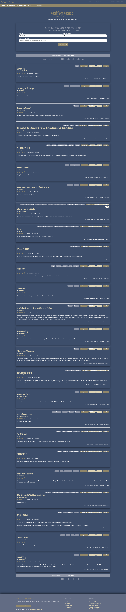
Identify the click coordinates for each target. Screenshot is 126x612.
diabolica (21, 290)
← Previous (43, 59)
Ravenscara (22, 251)
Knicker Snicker (23, 167)
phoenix (21, 353)
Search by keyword (24, 38)
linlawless (21, 456)
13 (72, 59)
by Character (68, 607)
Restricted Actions (25, 473)
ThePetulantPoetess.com (36, 609)
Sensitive (21, 68)
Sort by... (21, 33)
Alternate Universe (58, 226)
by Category (68, 605)
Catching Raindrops (25, 88)
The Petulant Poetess (7, 2)
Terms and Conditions (95, 603)
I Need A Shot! (23, 249)
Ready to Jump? (24, 108)
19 (79, 59)
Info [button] (106, 2)
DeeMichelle (22, 559)
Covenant (21, 288)
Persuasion (22, 454)
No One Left (22, 434)
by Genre (67, 609)
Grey (19, 229)
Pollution (21, 268)
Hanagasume (22, 150)
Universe (77, 145)
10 (64, 59)
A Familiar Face (23, 148)
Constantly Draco (24, 373)
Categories (12, 5)
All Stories (68, 602)
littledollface (22, 476)
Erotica (72, 125)
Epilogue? (82, 204)
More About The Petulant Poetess (23, 606)
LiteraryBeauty (22, 540)
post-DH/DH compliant (58, 492)
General (54, 145)
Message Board (93, 605)
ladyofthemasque (23, 416)
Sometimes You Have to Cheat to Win (33, 187)
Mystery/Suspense (56, 411)
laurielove (21, 130)
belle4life (21, 90)
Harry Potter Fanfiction (25, 5)
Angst (32, 204)
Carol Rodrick (22, 211)
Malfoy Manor (84, 66)
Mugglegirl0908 (23, 396)
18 (77, 59)
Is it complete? (67, 33)
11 (67, 59)
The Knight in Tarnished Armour (31, 495)
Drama (27, 204)
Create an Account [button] (117, 2)
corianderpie (22, 333)
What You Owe (23, 394)
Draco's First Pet (24, 537)
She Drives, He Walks (26, 209)
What (76, 204)
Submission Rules (94, 609)
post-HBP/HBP (68, 471)
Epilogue (57, 204)
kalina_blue (22, 110)
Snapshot (76, 185)
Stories (91, 2)
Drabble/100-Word (75, 86)
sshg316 (21, 189)
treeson (20, 271)
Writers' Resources (94, 607)
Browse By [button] (98, 2)
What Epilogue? (74, 226)
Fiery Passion (23, 515)
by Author (67, 603)
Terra (20, 436)
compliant (63, 204)
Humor (77, 66)
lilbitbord (21, 517)
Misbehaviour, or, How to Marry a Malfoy (34, 308)
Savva (20, 231)
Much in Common (24, 414)
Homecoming (22, 331)
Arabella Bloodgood (24, 71)
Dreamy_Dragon (23, 497)
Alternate (71, 145)
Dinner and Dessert (25, 351)
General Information (95, 602)
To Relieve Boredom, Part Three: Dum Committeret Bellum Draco (45, 128)
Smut (77, 125)
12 (69, 59)
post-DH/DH (70, 204)
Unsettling (21, 557)
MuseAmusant (22, 170)
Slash (77, 535)
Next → (84, 59)
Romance (67, 86)
